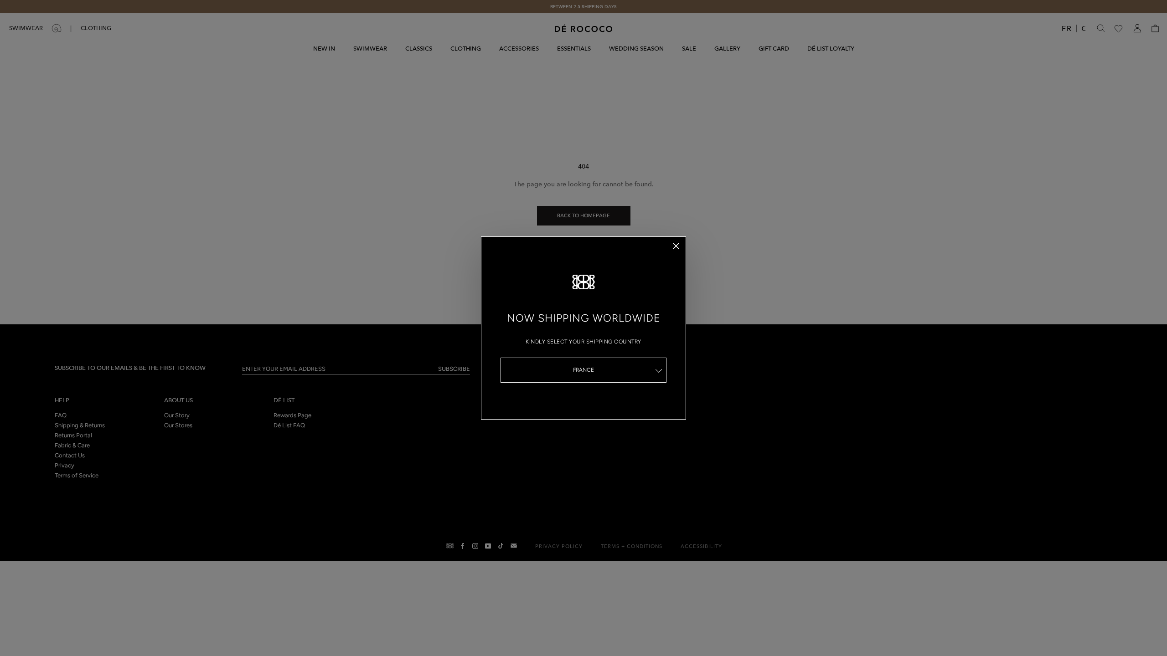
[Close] (676, 246)
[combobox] (583, 370)
